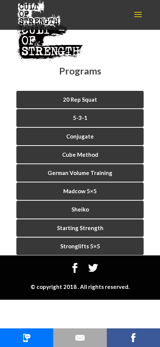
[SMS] (26, 337)
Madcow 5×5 (80, 191)
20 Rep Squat (80, 99)
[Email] (79, 337)
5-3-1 (80, 117)
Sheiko (80, 209)
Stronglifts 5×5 (80, 246)
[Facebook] (133, 337)
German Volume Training (80, 172)
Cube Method (80, 154)
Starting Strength (80, 228)
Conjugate (80, 136)
